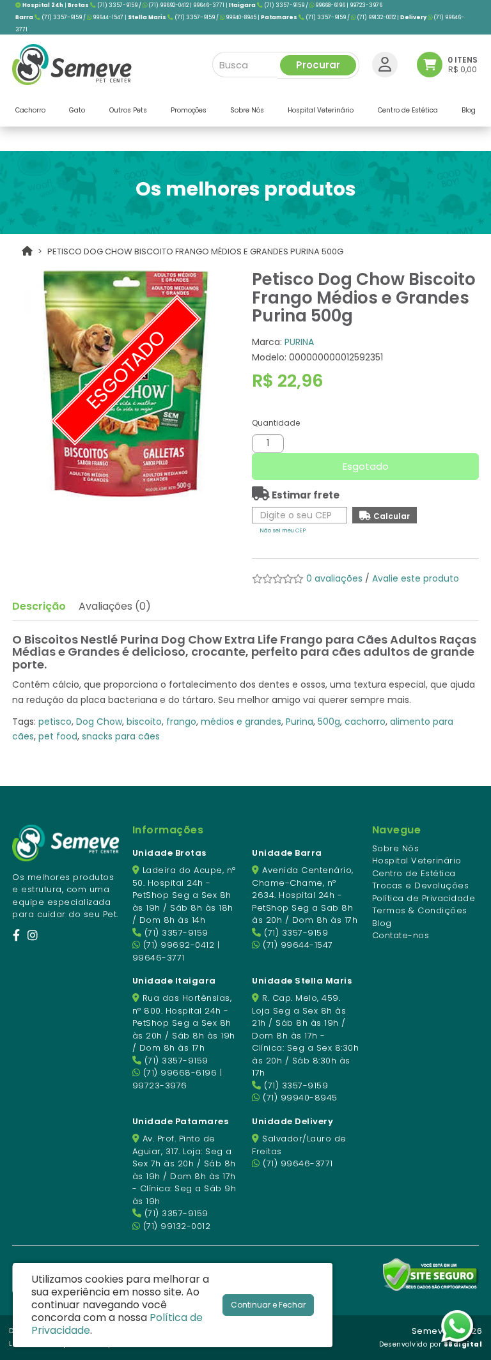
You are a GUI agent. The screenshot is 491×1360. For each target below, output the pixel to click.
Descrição (39, 606)
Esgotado (366, 466)
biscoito (144, 721)
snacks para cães (121, 736)
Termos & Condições (419, 910)
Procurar (318, 65)
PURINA (299, 342)
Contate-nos (401, 935)
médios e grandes (241, 721)
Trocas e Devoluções (420, 885)
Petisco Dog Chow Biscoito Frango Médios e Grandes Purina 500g (195, 251)
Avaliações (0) (115, 606)
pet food (57, 736)
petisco (55, 721)
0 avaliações (334, 578)
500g (329, 721)
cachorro (365, 721)
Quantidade (276, 422)
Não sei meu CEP (283, 530)
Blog (382, 923)
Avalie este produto (415, 578)
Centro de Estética (414, 873)
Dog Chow (99, 721)
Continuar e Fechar (268, 1304)
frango (181, 721)
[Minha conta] (385, 64)
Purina (299, 721)
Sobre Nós (395, 848)
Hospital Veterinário (417, 860)
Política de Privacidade (424, 898)
